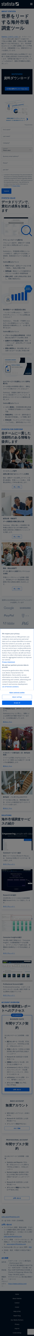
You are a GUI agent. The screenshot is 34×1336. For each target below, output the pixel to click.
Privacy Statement (8, 662)
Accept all (17, 703)
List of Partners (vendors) (10, 686)
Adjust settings (17, 697)
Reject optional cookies (17, 692)
